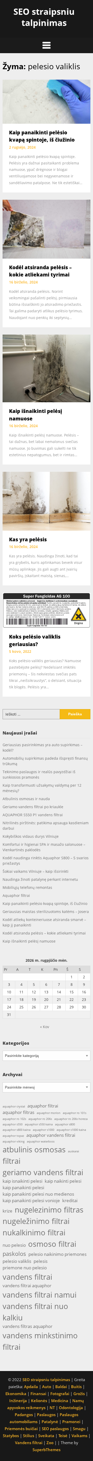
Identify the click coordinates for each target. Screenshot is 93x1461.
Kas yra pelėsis (28, 539)
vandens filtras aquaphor (27, 1326)
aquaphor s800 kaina (16, 1130)
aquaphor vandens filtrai (50, 1135)
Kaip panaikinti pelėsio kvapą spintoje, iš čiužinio (45, 903)
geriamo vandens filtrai (43, 1172)
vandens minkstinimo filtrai (40, 1341)
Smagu (79, 1428)
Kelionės (39, 1400)
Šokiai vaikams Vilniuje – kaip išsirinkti (35, 871)
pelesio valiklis (17, 1261)
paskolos (14, 1253)
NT (52, 1407)
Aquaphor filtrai (16, 895)
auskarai (73, 1151)
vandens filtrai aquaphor (27, 1286)
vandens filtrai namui (39, 1295)
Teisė (62, 1435)
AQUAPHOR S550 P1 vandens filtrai (33, 814)
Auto (46, 1386)
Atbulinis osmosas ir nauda (26, 798)
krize (7, 1211)
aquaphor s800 (65, 1124)
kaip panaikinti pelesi (23, 1187)
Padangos (24, 1414)
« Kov (44, 1026)
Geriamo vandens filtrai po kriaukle (33, 806)
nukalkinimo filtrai (34, 1232)
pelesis (41, 1261)
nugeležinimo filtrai (36, 1221)
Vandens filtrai (28, 1442)
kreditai (70, 1200)
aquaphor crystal (14, 1106)
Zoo (50, 1442)
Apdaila (31, 1386)
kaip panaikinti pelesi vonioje (31, 1200)
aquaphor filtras (18, 1112)
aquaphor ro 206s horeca (71, 1119)
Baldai (61, 1386)
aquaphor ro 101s (74, 1113)
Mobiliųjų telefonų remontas (27, 887)
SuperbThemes (46, 1449)
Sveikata (46, 1435)
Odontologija (71, 1407)
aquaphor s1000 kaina (71, 1130)
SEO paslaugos (55, 1428)
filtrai (11, 1161)
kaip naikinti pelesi (63, 1181)
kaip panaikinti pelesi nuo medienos (38, 1194)
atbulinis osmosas (34, 1149)
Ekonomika (15, 1393)
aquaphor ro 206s (40, 1119)
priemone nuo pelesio (25, 1268)
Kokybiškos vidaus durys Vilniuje (31, 836)
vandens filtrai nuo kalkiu (35, 1312)
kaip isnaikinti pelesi (22, 1181)
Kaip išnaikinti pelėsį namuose (29, 941)
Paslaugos (46, 1414)
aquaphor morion (48, 1113)
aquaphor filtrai (42, 1106)
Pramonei (71, 1421)
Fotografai (59, 1393)
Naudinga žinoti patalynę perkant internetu (40, 879)
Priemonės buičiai (21, 1428)
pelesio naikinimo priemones (57, 1254)
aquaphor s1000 (43, 1130)
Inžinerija (18, 1400)
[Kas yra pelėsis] (46, 500)
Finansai (38, 1393)
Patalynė (50, 1421)
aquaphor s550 (12, 1124)
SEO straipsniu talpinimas (44, 17)
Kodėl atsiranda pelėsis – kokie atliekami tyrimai (44, 933)
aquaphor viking (14, 1141)
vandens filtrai (27, 1277)
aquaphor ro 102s (14, 1119)
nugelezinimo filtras (49, 1209)
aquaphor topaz (13, 1136)
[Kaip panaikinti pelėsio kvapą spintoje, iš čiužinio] (46, 101)
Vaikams (79, 1435)
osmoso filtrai (52, 1244)
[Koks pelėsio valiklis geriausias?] (46, 609)
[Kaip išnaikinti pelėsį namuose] (46, 367)
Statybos (11, 1435)
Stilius (28, 1435)
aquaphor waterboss (41, 1141)
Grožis (79, 1393)
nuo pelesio (14, 1245)
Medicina (59, 1400)
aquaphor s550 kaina (39, 1124)
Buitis (76, 1386)
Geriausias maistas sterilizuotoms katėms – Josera (46, 911)
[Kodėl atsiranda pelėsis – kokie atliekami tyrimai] (46, 228)
